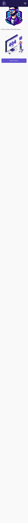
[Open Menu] (25, 3)
